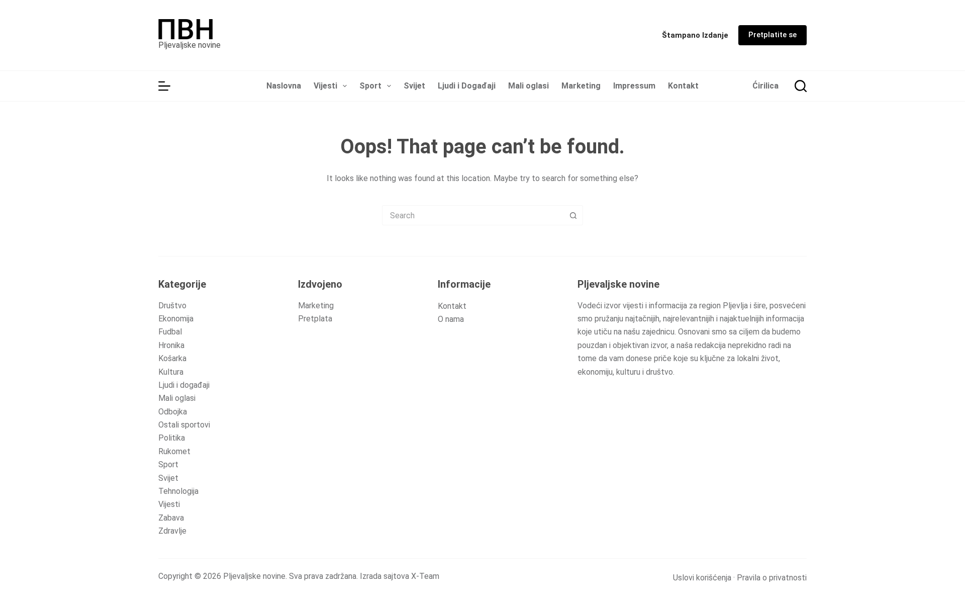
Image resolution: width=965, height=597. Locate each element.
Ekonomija (176, 318)
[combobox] (472, 215)
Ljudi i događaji (184, 385)
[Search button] (573, 215)
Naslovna (283, 86)
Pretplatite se (772, 34)
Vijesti (325, 86)
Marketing (581, 86)
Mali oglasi (528, 86)
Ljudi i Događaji (467, 86)
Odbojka (172, 411)
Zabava (171, 518)
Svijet (414, 86)
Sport (370, 86)
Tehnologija (178, 491)
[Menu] (164, 86)
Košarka (172, 358)
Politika (171, 438)
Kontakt (683, 86)
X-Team (425, 576)
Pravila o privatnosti (772, 577)
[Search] (801, 86)
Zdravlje (172, 531)
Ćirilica (765, 86)
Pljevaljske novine (189, 45)
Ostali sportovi (184, 425)
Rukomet (174, 451)
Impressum (634, 86)
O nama (451, 319)
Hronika (171, 345)
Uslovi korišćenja (702, 577)
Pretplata (315, 318)
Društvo (172, 305)
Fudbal (170, 331)
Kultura (170, 372)
